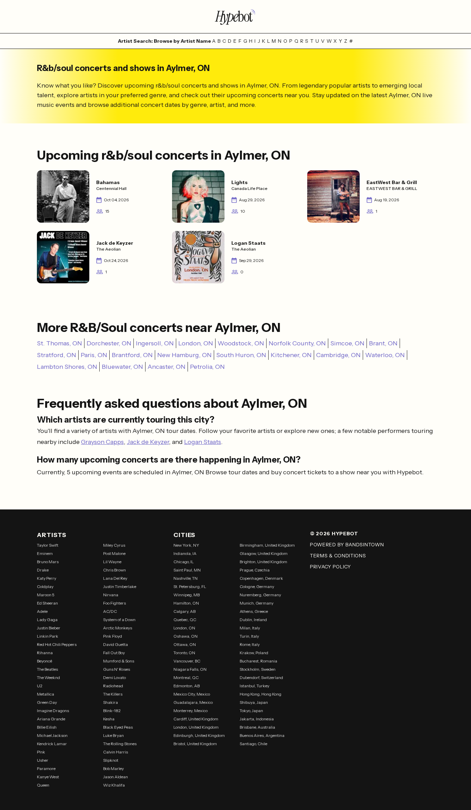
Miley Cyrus (114, 545)
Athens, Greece (254, 611)
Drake (43, 570)
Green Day (47, 702)
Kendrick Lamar (52, 743)
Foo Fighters (114, 603)
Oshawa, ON (185, 636)
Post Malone (114, 553)
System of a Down (119, 619)
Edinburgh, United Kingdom (199, 735)
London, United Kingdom (196, 727)
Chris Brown (114, 570)
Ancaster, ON (167, 367)
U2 (39, 685)
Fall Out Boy (114, 652)
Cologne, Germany (257, 586)
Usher (42, 760)
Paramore (46, 768)
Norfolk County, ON (297, 343)
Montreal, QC (186, 677)
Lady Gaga (47, 619)
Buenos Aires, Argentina (262, 735)
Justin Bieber (48, 627)
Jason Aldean (115, 776)
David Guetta (115, 644)
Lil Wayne (112, 561)
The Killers (112, 694)
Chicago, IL (183, 561)
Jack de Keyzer (148, 442)
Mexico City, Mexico (191, 694)
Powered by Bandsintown (347, 544)
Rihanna (45, 652)
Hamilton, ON (186, 603)
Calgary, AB (184, 611)
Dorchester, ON (109, 343)
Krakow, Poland (254, 652)
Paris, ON (94, 355)
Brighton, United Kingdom (263, 561)
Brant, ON (383, 343)
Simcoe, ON (347, 343)
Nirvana (110, 594)
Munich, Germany (256, 603)
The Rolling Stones (120, 743)
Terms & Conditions (338, 556)
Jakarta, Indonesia (257, 718)
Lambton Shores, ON (67, 367)
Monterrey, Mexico (190, 710)
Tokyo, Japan (251, 710)
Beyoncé (44, 661)
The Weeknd (48, 677)
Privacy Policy (330, 567)
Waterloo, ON (385, 355)
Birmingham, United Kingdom (267, 545)
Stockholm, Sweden (257, 669)
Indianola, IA (185, 553)
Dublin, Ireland (253, 619)
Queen (43, 785)
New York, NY (186, 545)
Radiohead (113, 685)
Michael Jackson (52, 735)
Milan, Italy (250, 627)
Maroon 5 (45, 594)
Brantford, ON (132, 355)
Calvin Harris (115, 752)
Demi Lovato (114, 677)
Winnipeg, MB (186, 594)
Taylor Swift (47, 545)
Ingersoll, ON (155, 343)
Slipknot (110, 760)
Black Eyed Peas (118, 727)
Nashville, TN (185, 578)
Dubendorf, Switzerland (261, 677)
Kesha (108, 718)
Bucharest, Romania (258, 661)
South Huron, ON (241, 355)
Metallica (45, 694)
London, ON (195, 343)
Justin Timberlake (119, 586)
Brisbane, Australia (257, 727)
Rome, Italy (250, 644)
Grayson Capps (102, 442)
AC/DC (110, 611)
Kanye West (48, 776)
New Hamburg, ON (184, 355)
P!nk (41, 752)
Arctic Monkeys (117, 627)
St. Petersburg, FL (189, 586)
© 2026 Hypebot (334, 533)
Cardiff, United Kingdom (195, 718)
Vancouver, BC (186, 661)
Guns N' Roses (116, 669)
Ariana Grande (51, 718)
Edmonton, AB (186, 685)
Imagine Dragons (53, 710)
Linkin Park (47, 636)
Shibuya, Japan (254, 702)
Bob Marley (113, 768)
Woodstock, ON (241, 343)
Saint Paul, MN (187, 570)
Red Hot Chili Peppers (57, 644)
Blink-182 (112, 710)
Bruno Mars (48, 561)
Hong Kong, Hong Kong (260, 694)
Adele (42, 611)
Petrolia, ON (207, 367)
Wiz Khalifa (114, 785)
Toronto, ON (184, 652)
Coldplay (45, 586)
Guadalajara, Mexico (193, 702)
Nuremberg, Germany (260, 594)
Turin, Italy (249, 636)
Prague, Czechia (255, 570)
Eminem (45, 553)
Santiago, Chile (253, 743)
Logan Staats (202, 442)
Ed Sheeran (47, 603)
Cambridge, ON (338, 355)
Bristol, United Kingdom (195, 743)
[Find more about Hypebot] (235, 16)
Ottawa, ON (184, 644)
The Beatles (47, 669)
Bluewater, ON (122, 367)
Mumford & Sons (118, 661)
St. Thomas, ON (59, 343)
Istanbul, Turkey (254, 685)
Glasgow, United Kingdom (264, 553)
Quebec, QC (184, 619)
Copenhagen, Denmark (261, 578)
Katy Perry (46, 578)
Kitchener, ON (291, 355)
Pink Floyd (112, 636)
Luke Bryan (113, 735)
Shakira (110, 702)
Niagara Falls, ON (190, 669)
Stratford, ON (56, 355)
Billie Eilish (47, 727)
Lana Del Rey (115, 578)
